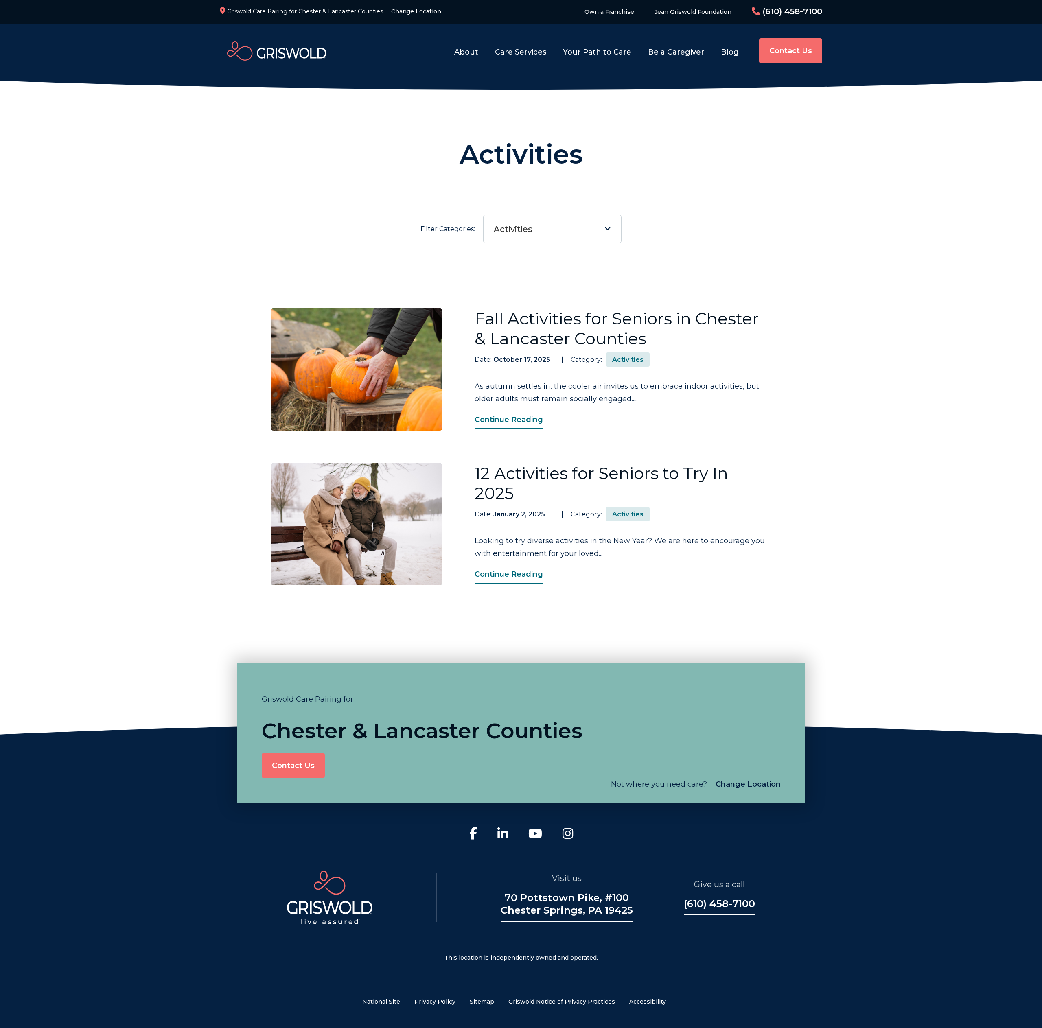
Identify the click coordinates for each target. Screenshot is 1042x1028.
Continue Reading (509, 419)
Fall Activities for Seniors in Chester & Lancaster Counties (617, 328)
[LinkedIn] (502, 834)
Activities (513, 229)
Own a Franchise (609, 11)
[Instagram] (568, 834)
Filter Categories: (476, 229)
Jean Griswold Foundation (693, 11)
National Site (381, 1001)
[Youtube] (535, 834)
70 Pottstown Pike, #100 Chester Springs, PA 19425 (567, 904)
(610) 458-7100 (791, 11)
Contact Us (790, 50)
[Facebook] (473, 834)
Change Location (416, 11)
